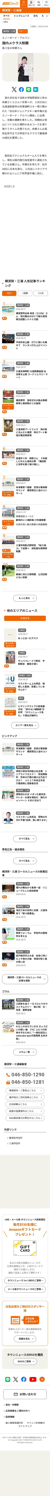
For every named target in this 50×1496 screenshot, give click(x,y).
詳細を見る (24, 1339)
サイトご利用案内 (36, 1423)
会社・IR (31, 5)
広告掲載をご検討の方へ (18, 1411)
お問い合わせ (28, 1394)
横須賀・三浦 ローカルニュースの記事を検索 (24, 979)
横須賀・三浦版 (12, 10)
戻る (6, 22)
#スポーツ (9, 186)
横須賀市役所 (15, 1138)
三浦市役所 (14, 1143)
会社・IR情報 (12, 1404)
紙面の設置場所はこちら (21, 1111)
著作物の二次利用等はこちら (23, 1097)
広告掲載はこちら (18, 1104)
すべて (6, 16)
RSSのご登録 (24, 1361)
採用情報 (10, 1417)
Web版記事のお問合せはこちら (24, 1118)
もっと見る (24, 598)
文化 (35, 16)
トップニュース (21, 16)
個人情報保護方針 (14, 1423)
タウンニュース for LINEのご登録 (24, 1280)
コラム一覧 (24, 1052)
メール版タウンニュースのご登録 (24, 1289)
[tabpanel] (25, 67)
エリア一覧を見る (24, 725)
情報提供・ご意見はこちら (22, 1090)
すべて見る (24, 838)
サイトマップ (25, 1426)
